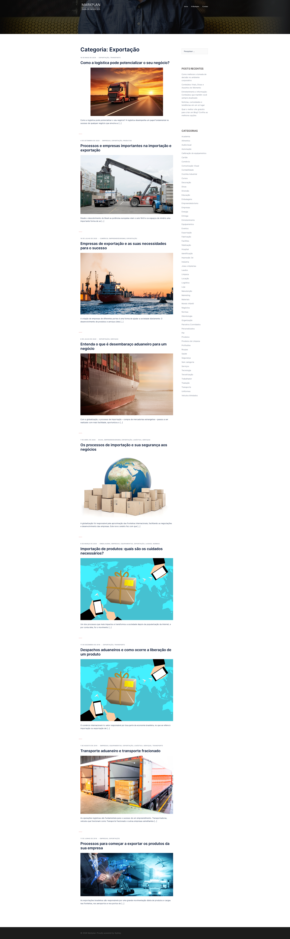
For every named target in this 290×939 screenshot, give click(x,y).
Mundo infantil (188, 303)
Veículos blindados (190, 395)
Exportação (104, 57)
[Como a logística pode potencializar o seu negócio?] (127, 91)
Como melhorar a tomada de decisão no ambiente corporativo (194, 77)
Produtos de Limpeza (191, 341)
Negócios (186, 308)
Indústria (185, 262)
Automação (186, 149)
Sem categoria (188, 362)
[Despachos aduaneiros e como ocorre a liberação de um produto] (126, 690)
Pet (183, 333)
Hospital (185, 249)
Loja (183, 287)
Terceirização (187, 374)
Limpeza (185, 274)
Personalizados (188, 329)
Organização (187, 320)
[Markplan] (91, 6)
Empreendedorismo (117, 238)
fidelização (186, 245)
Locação (185, 278)
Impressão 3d (187, 258)
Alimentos (186, 141)
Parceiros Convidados (191, 324)
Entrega (185, 216)
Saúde (184, 354)
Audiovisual (186, 145)
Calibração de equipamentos (194, 153)
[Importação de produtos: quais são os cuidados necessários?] (126, 589)
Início (186, 6)
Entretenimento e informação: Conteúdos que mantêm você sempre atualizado (194, 95)
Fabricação (186, 237)
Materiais (185, 299)
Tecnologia (186, 370)
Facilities (185, 241)
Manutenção (187, 291)
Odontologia (187, 316)
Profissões (186, 345)
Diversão (185, 191)
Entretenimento (188, 220)
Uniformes (186, 391)
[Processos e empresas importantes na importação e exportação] (126, 184)
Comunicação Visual (190, 166)
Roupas (185, 349)
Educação (186, 195)
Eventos (185, 228)
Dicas (100, 440)
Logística (137, 440)
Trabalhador (187, 379)
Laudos (148, 544)
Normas (156, 544)
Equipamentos (127, 544)
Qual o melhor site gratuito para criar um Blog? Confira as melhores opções (195, 112)
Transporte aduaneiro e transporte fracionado (120, 751)
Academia (186, 136)
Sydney (118, 933)
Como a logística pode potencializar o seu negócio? (124, 62)
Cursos (185, 178)
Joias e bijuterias (189, 266)
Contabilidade (188, 170)
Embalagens (105, 544)
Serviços (114, 339)
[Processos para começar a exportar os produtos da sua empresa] (126, 874)
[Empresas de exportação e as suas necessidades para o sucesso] (126, 283)
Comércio (104, 238)
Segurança (186, 358)
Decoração (186, 182)
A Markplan (195, 6)
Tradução (186, 383)
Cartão (185, 157)
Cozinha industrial (189, 174)
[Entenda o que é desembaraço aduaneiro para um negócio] (126, 384)
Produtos (127, 140)
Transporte (115, 57)
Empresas (106, 140)
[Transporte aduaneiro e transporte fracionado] (126, 785)
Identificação (187, 253)
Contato (205, 6)
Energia (185, 212)
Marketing (186, 295)
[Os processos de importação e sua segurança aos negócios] (126, 486)
